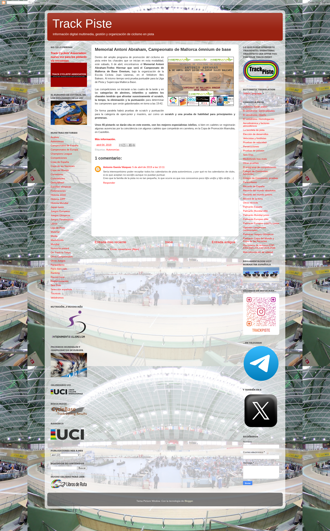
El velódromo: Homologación (258, 119)
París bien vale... (60, 269)
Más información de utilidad (258, 252)
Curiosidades (58, 178)
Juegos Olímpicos (60, 215)
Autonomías (112, 149)
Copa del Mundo (60, 170)
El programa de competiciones (259, 167)
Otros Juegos (58, 260)
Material (55, 232)
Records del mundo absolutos (259, 190)
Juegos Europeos (60, 211)
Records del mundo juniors (257, 194)
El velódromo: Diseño (254, 115)
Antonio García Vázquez (117, 167)
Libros (54, 223)
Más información (105, 139)
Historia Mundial (59, 203)
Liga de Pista (58, 228)
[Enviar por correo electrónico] (120, 145)
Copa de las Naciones (63, 166)
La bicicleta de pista (254, 130)
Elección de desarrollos (255, 134)
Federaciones (58, 191)
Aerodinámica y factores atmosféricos (256, 124)
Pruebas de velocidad (255, 142)
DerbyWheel (57, 182)
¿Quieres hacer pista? (255, 106)
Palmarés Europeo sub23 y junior (261, 223)
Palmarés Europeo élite (255, 219)
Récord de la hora (253, 198)
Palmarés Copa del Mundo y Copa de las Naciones (258, 239)
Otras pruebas (251, 163)
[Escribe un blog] (124, 145)
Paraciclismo (57, 265)
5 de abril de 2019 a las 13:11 (148, 167)
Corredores (57, 174)
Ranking (55, 273)
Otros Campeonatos (62, 256)
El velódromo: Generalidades (259, 111)
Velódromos (57, 297)
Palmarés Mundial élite (255, 211)
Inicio (169, 242)
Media (54, 236)
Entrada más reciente (110, 242)
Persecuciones (251, 146)
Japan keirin (57, 207)
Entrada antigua (223, 242)
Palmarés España (252, 207)
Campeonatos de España (64, 145)
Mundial (55, 244)
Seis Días (56, 285)
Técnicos (55, 293)
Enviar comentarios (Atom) (124, 249)
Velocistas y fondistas (254, 138)
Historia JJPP (58, 199)
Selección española (61, 289)
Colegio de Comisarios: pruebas (260, 178)
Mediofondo (57, 240)
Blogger (189, 501)
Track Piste (82, 23)
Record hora (57, 277)
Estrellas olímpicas (61, 186)
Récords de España (254, 186)
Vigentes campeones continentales (254, 228)
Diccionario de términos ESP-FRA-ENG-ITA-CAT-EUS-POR (259, 246)
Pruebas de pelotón (253, 150)
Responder (109, 183)
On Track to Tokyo (61, 252)
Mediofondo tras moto (255, 159)
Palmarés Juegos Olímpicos (258, 234)
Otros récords (250, 202)
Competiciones (59, 158)
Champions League (61, 153)
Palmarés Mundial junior (256, 215)
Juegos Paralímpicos (62, 219)
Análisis (55, 137)
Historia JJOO (58, 195)
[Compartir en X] (127, 145)
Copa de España (60, 162)
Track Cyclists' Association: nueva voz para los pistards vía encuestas (69, 57)
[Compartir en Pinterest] (133, 145)
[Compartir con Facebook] (130, 145)
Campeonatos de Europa (64, 149)
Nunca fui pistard (60, 248)
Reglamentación (59, 281)
